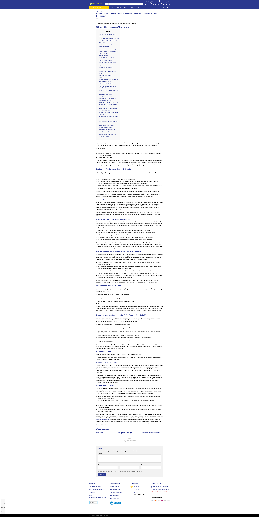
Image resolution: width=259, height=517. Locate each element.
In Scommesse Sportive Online (106, 83)
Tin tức (132, 7)
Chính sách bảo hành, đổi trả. (116, 492)
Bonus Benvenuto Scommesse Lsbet (107, 134)
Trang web (143, 464)
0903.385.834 (137, 489)
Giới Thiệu (119, 7)
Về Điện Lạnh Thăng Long (95, 486)
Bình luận (100, 453)
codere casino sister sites (102, 419)
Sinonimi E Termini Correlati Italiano (107, 58)
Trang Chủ (113, 7)
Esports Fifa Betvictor (104, 136)
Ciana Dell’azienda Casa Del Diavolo (107, 62)
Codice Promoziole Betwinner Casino (107, 129)
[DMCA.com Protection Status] (93, 502)
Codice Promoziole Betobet (105, 94)
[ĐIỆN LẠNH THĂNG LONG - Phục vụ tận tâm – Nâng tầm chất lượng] (96, 4)
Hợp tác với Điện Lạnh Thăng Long (97, 489)
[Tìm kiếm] (145, 4)
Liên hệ (138, 7)
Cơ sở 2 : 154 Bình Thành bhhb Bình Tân (160, 489)
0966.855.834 (137, 486)
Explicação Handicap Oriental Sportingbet (108, 116)
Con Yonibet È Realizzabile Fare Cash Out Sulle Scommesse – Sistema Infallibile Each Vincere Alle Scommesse (108, 104)
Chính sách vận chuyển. (115, 489)
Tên (99, 464)
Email (121, 464)
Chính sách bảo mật (114, 498)
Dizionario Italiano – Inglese (105, 60)
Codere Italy (99, 11)
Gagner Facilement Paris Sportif (106, 65)
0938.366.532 (137, 492)
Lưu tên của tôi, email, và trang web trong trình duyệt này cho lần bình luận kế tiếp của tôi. (121, 471)
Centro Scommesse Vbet (105, 132)
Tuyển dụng (92, 492)
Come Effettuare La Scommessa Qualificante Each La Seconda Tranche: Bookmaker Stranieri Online (108, 98)
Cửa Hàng (126, 7)
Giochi (100, 119)
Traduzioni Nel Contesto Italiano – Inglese (109, 38)
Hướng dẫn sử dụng (114, 495)
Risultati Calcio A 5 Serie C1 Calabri (151, 432)
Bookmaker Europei (103, 55)
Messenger (3, 511)
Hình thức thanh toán (114, 486)
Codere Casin (99, 432)
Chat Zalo (3, 507)
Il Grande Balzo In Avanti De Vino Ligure (108, 49)
